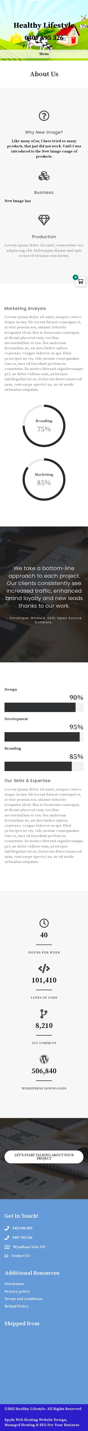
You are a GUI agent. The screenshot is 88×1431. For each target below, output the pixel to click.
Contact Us (21, 1255)
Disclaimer (15, 1284)
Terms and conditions (24, 1299)
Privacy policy (17, 1291)
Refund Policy (16, 1306)
